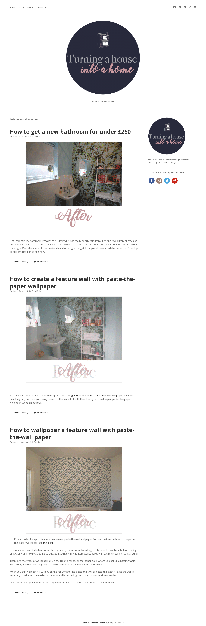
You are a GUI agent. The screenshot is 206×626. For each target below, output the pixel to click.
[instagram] (190, 7)
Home (12, 7)
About (21, 7)
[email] (195, 7)
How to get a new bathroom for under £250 (70, 131)
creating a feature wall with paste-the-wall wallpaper (93, 395)
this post (48, 542)
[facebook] (180, 7)
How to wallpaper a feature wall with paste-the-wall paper (72, 433)
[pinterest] (185, 7)
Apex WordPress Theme (93, 622)
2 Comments (42, 592)
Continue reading (21, 262)
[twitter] (174, 7)
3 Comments (42, 261)
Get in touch (42, 7)
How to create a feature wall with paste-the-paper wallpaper (72, 282)
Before (30, 7)
